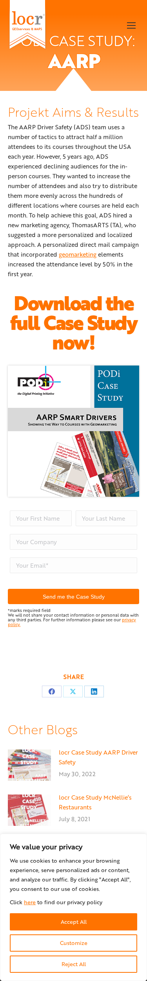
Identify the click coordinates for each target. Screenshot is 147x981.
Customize (73, 943)
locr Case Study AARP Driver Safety (98, 757)
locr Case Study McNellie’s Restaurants (95, 802)
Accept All (74, 921)
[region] (73, 907)
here (30, 902)
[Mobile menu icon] (131, 25)
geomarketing (77, 254)
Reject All (74, 964)
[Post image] (29, 765)
